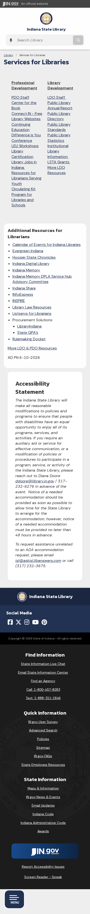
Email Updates (43, 805)
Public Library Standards (59, 127)
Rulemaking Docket (29, 339)
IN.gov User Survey (43, 722)
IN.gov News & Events (43, 797)
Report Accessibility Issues (43, 866)
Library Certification (22, 154)
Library (8, 55)
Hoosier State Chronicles (34, 257)
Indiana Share (24, 288)
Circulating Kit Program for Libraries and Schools (24, 197)
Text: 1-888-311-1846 (43, 698)
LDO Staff (57, 97)
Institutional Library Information (58, 151)
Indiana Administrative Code (43, 823)
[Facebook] (10, 622)
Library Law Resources (31, 307)
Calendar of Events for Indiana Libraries (46, 244)
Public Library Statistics (59, 137)
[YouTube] (35, 622)
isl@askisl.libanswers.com (38, 560)
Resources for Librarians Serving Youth (27, 178)
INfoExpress (22, 294)
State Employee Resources (43, 765)
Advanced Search (43, 730)
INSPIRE (18, 300)
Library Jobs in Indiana (24, 164)
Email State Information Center (43, 672)
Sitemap (43, 747)
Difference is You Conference (26, 137)
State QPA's (27, 332)
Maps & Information (43, 788)
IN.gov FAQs (43, 756)
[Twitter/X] (18, 622)
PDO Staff (20, 97)
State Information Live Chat (43, 664)
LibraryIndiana (29, 326)
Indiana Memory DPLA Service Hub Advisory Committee (42, 279)
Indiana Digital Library (30, 263)
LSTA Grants (59, 161)
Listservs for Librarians (31, 313)
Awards (43, 831)
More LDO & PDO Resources (32, 348)
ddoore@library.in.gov (34, 481)
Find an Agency (43, 681)
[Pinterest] (44, 622)
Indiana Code (43, 814)
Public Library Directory (59, 116)
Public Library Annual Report (60, 105)
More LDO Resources (57, 170)
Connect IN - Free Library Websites (27, 116)
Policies (43, 739)
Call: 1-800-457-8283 (43, 689)
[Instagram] (26, 622)
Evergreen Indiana (27, 250)
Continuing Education (21, 127)
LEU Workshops (25, 145)
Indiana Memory (26, 270)
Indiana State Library (46, 29)
